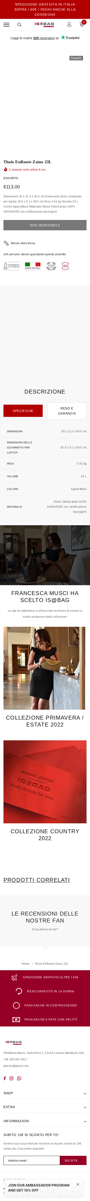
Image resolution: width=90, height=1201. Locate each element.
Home (26, 963)
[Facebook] (4, 1078)
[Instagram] (11, 1078)
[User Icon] (69, 24)
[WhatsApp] (19, 1078)
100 (6, 254)
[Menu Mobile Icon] (6, 25)
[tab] (36, 880)
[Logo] (44, 24)
